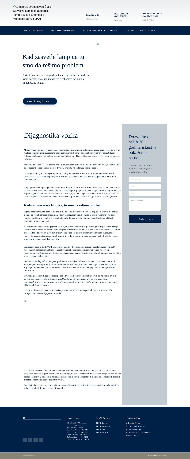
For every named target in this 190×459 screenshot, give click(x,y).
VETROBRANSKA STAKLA (94, 31)
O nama (113, 31)
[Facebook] (30, 440)
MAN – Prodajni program (63, 31)
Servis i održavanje (33, 31)
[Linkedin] (25, 440)
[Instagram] (35, 440)
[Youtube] (41, 440)
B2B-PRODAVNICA (147, 31)
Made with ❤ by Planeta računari (157, 456)
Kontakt (130, 31)
